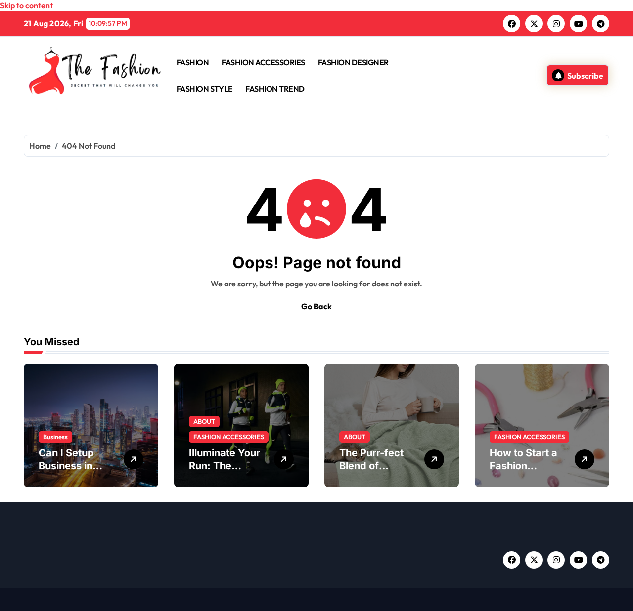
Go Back (316, 306)
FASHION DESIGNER (353, 62)
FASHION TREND (275, 89)
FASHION (193, 62)
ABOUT (204, 421)
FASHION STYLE (205, 89)
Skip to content (26, 5)
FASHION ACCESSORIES (263, 62)
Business (55, 437)
